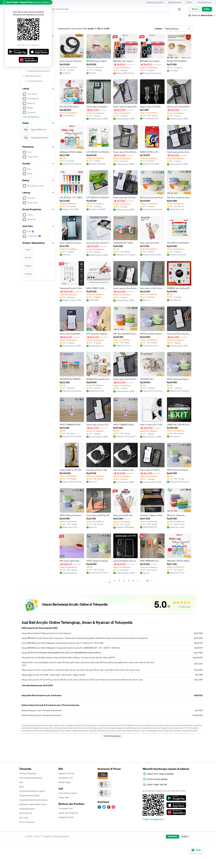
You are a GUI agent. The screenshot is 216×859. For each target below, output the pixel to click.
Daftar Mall (63, 797)
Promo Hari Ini (25, 813)
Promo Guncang (26, 822)
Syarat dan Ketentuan (68, 813)
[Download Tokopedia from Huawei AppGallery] (176, 812)
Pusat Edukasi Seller (67, 793)
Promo (189, 2)
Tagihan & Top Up (66, 773)
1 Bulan (28, 265)
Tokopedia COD (65, 778)
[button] (202, 15)
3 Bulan (28, 274)
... (142, 580)
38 (147, 580)
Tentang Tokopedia (154, 2)
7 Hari (27, 249)
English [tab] (184, 836)
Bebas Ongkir (64, 782)
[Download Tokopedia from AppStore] (176, 805)
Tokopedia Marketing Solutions (33, 800)
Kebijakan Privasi (65, 817)
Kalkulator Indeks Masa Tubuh (33, 804)
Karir (21, 782)
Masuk (195, 9)
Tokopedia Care (204, 2)
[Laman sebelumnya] (105, 581)
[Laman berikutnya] (152, 581)
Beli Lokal (23, 817)
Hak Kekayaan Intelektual (30, 778)
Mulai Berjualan (174, 2)
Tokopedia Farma (27, 809)
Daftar (207, 9)
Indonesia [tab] (172, 836)
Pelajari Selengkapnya (153, 819)
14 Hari (28, 257)
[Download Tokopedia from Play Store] (176, 798)
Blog (21, 787)
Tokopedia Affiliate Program (32, 791)
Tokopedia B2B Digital (29, 795)
